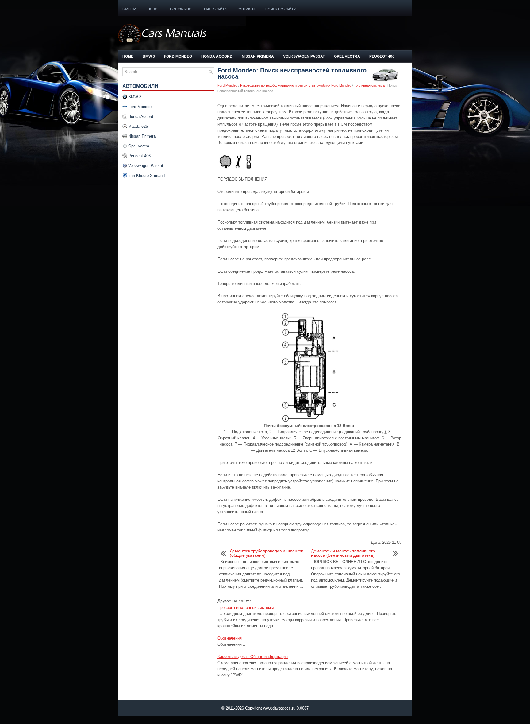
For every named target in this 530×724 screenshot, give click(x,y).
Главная (129, 9)
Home (127, 56)
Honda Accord (216, 56)
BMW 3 (149, 56)
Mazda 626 (138, 126)
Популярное (182, 9)
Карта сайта (215, 9)
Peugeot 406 (381, 56)
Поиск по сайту (280, 9)
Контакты (246, 9)
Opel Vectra (347, 56)
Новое (154, 9)
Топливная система (369, 85)
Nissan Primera (258, 56)
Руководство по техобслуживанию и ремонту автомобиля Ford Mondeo (295, 85)
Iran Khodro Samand (146, 175)
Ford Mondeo (178, 56)
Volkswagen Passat (304, 56)
